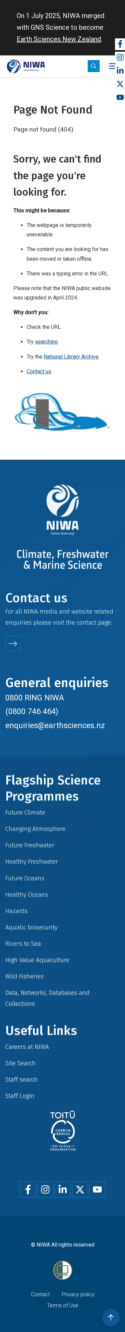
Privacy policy (78, 1294)
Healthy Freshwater (31, 861)
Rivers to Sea (23, 943)
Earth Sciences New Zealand (59, 39)
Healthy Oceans (26, 894)
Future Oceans (24, 878)
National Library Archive (71, 357)
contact (86, 622)
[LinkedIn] (120, 71)
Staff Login (19, 1096)
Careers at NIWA (27, 1047)
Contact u (37, 371)
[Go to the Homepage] (26, 66)
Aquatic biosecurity (31, 927)
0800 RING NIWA (34, 697)
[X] (120, 84)
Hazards (16, 911)
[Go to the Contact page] (12, 643)
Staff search (21, 1079)
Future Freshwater (29, 845)
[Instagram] (120, 57)
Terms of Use (62, 1305)
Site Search (20, 1063)
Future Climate (25, 812)
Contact (40, 1294)
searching (46, 342)
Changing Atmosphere (35, 829)
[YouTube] (120, 97)
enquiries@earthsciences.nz (55, 725)
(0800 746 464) (31, 711)
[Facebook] (120, 44)
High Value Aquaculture (37, 960)
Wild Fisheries (24, 976)
